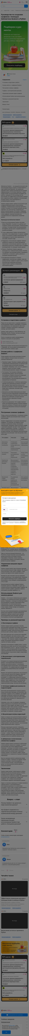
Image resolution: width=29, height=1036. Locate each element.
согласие (11, 522)
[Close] (27, 491)
